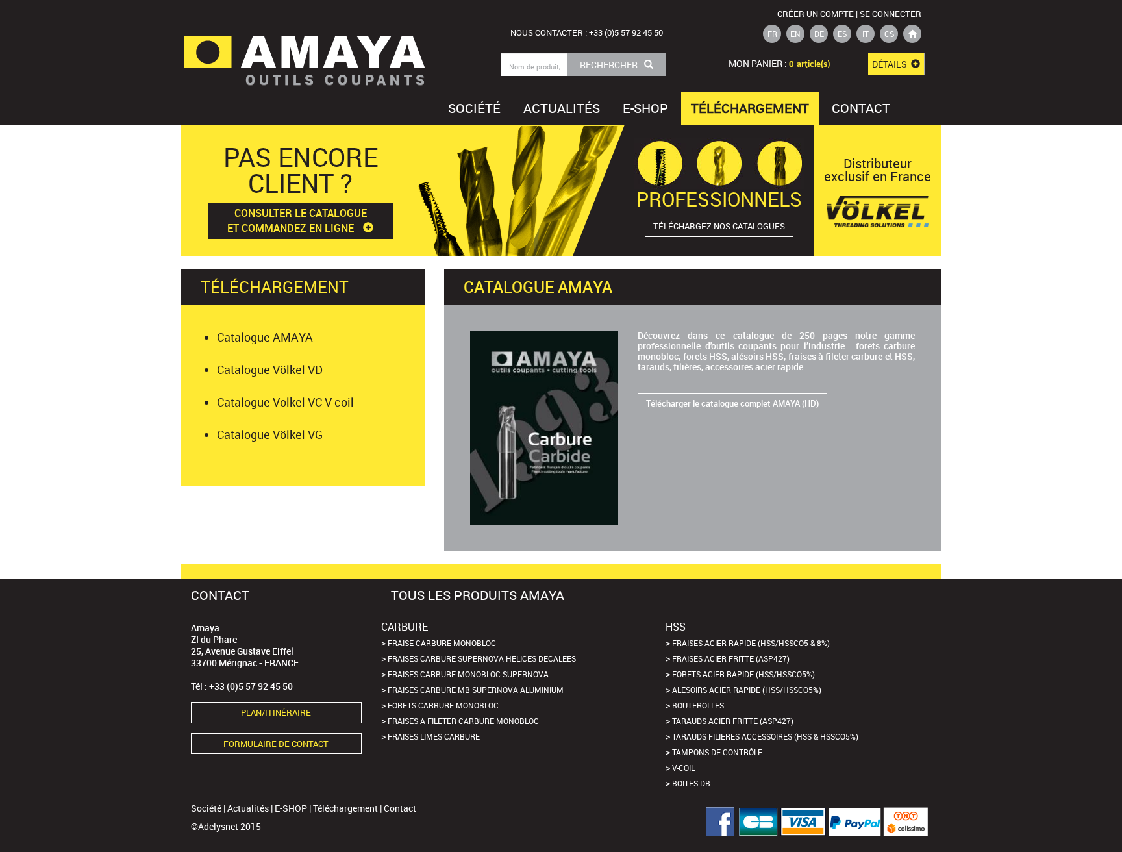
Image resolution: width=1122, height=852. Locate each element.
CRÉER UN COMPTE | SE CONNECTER (849, 13)
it (865, 34)
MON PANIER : (819, 63)
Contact (861, 108)
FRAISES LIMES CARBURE (434, 736)
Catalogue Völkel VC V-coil (285, 402)
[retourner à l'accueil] (912, 34)
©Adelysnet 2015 (226, 826)
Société (474, 108)
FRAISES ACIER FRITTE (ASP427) (731, 658)
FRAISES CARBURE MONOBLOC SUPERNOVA (468, 674)
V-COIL (683, 767)
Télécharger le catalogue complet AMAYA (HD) (732, 403)
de (819, 34)
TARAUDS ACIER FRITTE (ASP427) (732, 721)
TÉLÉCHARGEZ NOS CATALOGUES (719, 226)
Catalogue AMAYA (265, 337)
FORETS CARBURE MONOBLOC (443, 705)
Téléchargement (750, 108)
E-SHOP (645, 108)
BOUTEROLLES (698, 705)
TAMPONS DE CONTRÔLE (717, 752)
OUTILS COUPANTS (337, 79)
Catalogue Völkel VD (270, 369)
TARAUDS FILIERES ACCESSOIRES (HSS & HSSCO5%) (765, 736)
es (842, 34)
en (795, 34)
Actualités (561, 108)
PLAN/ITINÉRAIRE (276, 712)
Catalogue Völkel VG (270, 434)
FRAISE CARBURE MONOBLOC (442, 643)
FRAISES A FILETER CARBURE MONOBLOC (463, 721)
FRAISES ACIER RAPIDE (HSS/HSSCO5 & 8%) (751, 643)
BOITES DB (691, 783)
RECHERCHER (609, 64)
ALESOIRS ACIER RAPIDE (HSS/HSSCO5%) (746, 689)
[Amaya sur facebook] (715, 822)
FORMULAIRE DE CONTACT (276, 743)
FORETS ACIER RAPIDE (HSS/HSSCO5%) (743, 674)
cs (889, 34)
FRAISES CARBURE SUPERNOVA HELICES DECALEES (482, 658)
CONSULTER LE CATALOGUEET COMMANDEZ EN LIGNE (297, 220)
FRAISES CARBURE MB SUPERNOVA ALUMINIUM (476, 689)
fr (772, 34)
